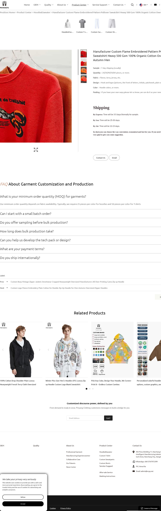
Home (12, 12)
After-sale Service (106, 472)
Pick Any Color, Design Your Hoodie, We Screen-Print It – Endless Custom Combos (111, 382)
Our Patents (70, 463)
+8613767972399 (151, 461)
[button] (2, 349)
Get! (108, 418)
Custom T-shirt (104, 456)
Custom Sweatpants (106, 459)
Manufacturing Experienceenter (78, 456)
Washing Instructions (107, 476)
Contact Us (100, 157)
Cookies (53, 508)
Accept (23, 504)
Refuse (23, 497)
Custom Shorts (104, 463)
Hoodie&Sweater (42, 12)
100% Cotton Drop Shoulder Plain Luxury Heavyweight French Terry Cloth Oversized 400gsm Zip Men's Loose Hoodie (18, 382)
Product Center (24, 12)
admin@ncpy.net (147, 471)
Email (114, 157)
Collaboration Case (73, 459)
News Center (71, 467)
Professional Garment (74, 452)
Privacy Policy (65, 508)
